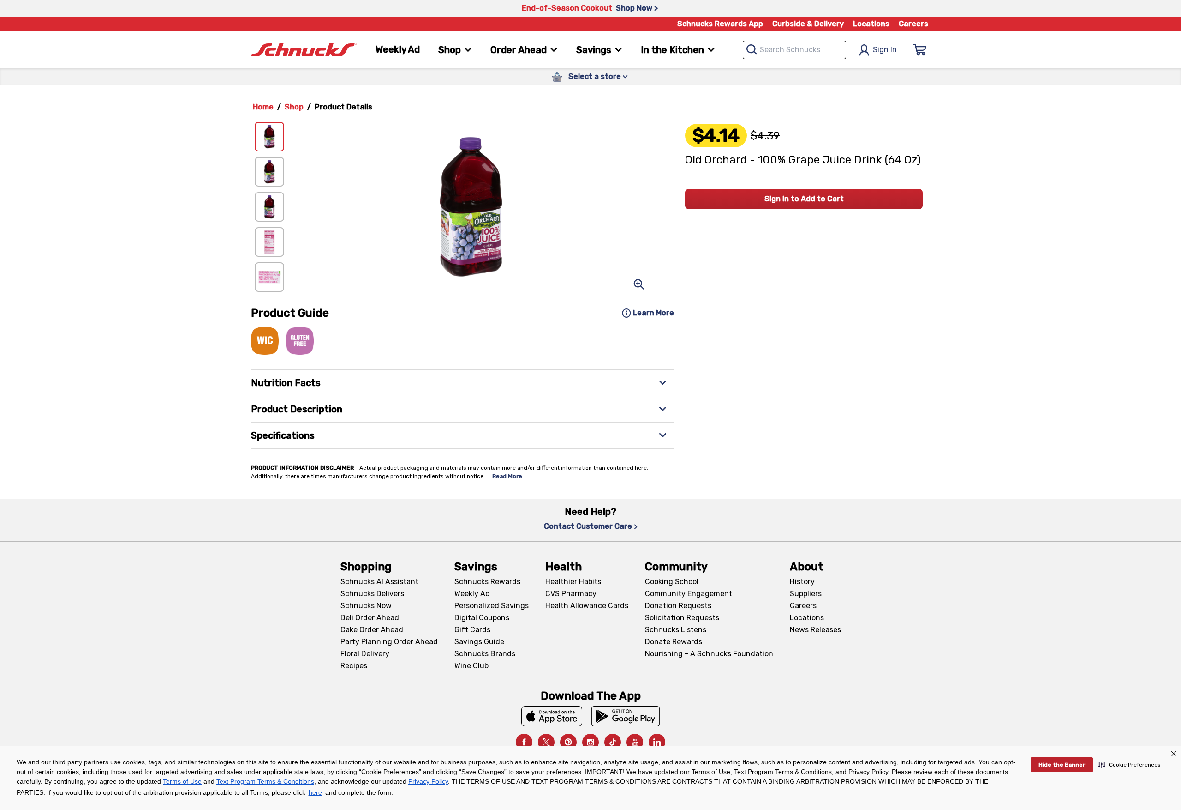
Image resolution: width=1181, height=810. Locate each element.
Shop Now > (637, 8)
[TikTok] (612, 742)
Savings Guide (479, 641)
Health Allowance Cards (586, 605)
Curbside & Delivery (808, 23)
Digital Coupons (481, 617)
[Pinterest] (568, 742)
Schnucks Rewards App (720, 23)
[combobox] (794, 50)
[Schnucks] (304, 50)
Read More (507, 476)
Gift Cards (472, 629)
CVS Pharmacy (570, 593)
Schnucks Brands (484, 653)
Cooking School (671, 581)
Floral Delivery (364, 653)
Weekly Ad (398, 49)
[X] (546, 742)
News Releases (815, 629)
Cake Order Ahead (371, 629)
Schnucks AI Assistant (379, 581)
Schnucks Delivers (372, 593)
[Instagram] (590, 742)
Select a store (594, 76)
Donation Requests (678, 605)
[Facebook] (524, 742)
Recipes (353, 665)
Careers (913, 23)
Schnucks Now (366, 605)
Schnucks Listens (675, 629)
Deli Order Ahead (369, 617)
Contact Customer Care (588, 526)
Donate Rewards (673, 641)
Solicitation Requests (682, 617)
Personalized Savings (491, 605)
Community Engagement (688, 593)
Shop (294, 107)
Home (263, 107)
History (802, 581)
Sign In (885, 49)
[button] (1130, 764)
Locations (871, 23)
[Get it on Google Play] (625, 716)
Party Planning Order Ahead (389, 641)
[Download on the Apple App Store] (551, 716)
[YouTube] (634, 742)
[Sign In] (920, 50)
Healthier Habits (573, 581)
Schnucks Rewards (487, 581)
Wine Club (471, 665)
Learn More (653, 312)
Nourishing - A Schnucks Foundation (709, 653)
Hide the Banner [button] (1061, 765)
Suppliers (806, 593)
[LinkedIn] (657, 742)
